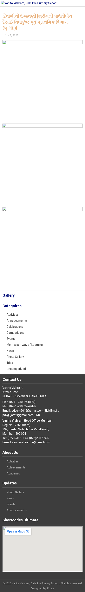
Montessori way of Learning (25, 344)
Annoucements (17, 320)
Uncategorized (16, 368)
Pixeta (50, 588)
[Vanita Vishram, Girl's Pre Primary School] (29, 3)
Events (11, 338)
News (10, 350)
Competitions (15, 332)
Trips (10, 362)
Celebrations (15, 326)
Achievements (16, 467)
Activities (13, 314)
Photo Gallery (15, 356)
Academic (13, 473)
